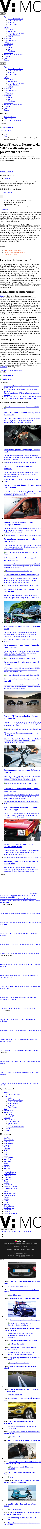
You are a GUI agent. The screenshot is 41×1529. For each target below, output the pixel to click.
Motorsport (7, 45)
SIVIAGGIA (26, 1245)
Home (6, 134)
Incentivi (6, 1190)
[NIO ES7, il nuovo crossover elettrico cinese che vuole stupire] (22, 1518)
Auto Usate (7, 1147)
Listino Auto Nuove (10, 40)
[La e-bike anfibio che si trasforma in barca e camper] (22, 1493)
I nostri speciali (8, 53)
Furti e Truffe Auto (10, 1193)
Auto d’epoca (12, 1107)
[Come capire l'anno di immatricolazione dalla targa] (22, 1270)
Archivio (28, 1231)
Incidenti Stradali (9, 1195)
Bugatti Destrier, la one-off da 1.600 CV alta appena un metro (19, 953)
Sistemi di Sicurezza (10, 1186)
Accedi (3, 13)
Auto (5, 17)
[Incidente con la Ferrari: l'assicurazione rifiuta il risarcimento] (22, 1427)
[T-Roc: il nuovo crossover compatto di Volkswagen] (22, 1410)
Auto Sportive (8, 1158)
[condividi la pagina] (1, 196)
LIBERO (5, 1243)
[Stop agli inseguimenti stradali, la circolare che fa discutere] (22, 1353)
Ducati (6, 1202)
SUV (5, 1150)
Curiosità (7, 56)
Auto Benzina (8, 1143)
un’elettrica (3, 367)
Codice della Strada (14, 35)
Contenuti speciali (5, 1231)
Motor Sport (8, 1112)
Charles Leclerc (9, 1206)
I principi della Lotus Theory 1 (13, 250)
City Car (6, 1152)
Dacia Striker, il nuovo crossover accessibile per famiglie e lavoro (20, 913)
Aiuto (27, 1250)
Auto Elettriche (13, 24)
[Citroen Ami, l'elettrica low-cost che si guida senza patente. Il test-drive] (22, 1477)
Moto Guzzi (8, 1168)
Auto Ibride (11, 22)
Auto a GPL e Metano (15, 20)
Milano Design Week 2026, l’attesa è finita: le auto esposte (22, 396)
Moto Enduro (8, 1159)
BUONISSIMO (17, 1246)
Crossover (7, 1149)
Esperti (6, 58)
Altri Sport (11, 51)
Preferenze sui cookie (18, 1250)
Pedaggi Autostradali (10, 1188)
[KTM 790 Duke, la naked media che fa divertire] (22, 1437)
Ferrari (6, 1201)
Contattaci (15, 1231)
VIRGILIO (10, 1243)
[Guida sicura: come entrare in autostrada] (22, 1335)
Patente (10, 29)
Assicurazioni (8, 1184)
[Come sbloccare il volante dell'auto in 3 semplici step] (22, 1395)
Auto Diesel (8, 1145)
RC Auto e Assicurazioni (16, 33)
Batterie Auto (8, 1209)
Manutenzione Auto (10, 1172)
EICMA (6, 1170)
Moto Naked (8, 1161)
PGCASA (35, 1243)
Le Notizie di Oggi (14, 1094)
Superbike (7, 1166)
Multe (6, 1192)
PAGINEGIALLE (17, 1243)
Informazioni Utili (9, 1119)
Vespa (6, 1163)
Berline (6, 1154)
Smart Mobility (8, 44)
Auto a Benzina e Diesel (15, 19)
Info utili (6, 28)
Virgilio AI (7, 38)
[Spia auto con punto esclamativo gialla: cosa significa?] (22, 1286)
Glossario (7, 1118)
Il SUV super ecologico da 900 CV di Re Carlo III (20, 398)
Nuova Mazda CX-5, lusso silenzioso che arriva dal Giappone (19, 1050)
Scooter (6, 1165)
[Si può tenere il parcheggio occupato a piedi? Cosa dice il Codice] (22, 1324)
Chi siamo (9, 1249)
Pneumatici (7, 1175)
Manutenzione (12, 31)
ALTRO (3, 63)
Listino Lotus (18, 370)
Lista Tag (7, 1138)
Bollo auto (7, 1177)
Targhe (6, 1181)
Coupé (6, 1156)
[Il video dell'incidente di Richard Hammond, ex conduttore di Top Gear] (22, 1451)
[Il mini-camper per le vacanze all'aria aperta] (22, 1309)
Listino (10, 1098)
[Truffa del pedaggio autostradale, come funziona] (22, 1468)
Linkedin (7, 178)
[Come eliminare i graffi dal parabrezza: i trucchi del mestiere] (22, 1344)
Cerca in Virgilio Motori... (8, 1229)
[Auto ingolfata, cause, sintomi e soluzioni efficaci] (22, 1363)
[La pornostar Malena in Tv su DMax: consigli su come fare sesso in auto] (22, 1509)
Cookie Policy (30, 1249)
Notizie (6, 42)
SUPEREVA (24, 1246)
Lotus (2, 209)
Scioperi (10, 37)
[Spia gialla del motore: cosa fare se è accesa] (22, 1295)
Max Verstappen (9, 1208)
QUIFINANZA (33, 1245)
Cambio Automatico (10, 1213)
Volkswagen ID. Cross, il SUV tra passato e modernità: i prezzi (20, 944)
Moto (5, 26)
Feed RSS (21, 1231)
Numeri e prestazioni (10, 254)
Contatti (6, 60)
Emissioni (7, 1211)
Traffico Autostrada (10, 117)
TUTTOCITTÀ (17, 1245)
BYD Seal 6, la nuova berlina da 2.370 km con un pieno (17, 1008)
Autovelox (7, 1179)
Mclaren (6, 1204)
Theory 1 (7, 209)
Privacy (23, 1249)
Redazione (7, 1130)
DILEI (22, 1245)
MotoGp (6, 1199)
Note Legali (17, 1249)
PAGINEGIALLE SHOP (27, 1243)
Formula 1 (11, 47)
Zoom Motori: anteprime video (13, 54)
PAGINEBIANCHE (9, 1245)
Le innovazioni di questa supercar (14, 252)
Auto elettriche (4, 370)
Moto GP (11, 49)
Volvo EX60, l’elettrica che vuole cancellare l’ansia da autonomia (20, 1030)
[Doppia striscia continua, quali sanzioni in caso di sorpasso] (22, 1379)
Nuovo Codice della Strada (12, 120)
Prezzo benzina (9, 118)
